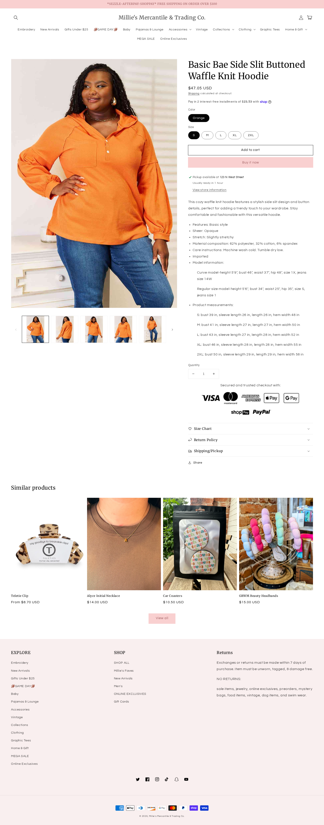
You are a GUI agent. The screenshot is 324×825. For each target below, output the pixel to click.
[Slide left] (16, 329)
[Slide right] (172, 329)
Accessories (20, 709)
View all (162, 618)
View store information (210, 190)
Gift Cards (121, 701)
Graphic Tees (21, 740)
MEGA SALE (20, 756)
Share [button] (197, 462)
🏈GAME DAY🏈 (23, 686)
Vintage (17, 717)
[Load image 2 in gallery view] (64, 329)
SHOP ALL (121, 662)
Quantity (194, 365)
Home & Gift (20, 748)
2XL (251, 135)
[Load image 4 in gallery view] (123, 329)
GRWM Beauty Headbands (258, 596)
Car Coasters (172, 596)
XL (235, 135)
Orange (199, 118)
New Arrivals (20, 670)
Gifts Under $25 (23, 678)
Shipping (194, 93)
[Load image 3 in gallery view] (94, 329)
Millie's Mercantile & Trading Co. (167, 816)
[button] (16, 18)
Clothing (17, 732)
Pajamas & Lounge (25, 701)
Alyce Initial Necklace (103, 596)
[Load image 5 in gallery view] (152, 329)
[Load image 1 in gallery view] (35, 329)
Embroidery (19, 662)
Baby (15, 693)
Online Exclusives (24, 763)
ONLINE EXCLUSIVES (130, 693)
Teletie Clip (19, 596)
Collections (19, 725)
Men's (118, 686)
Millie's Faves (124, 670)
